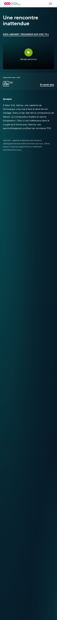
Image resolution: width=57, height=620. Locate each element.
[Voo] (12, 3)
